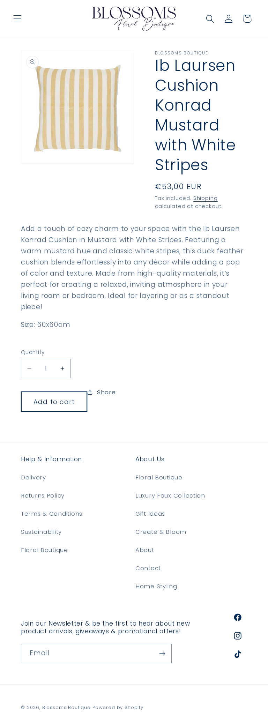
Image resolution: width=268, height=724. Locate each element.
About (144, 550)
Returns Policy (43, 495)
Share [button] (106, 392)
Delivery (33, 477)
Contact (148, 568)
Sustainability (41, 532)
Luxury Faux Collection (170, 495)
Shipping (205, 198)
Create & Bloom (160, 532)
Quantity (33, 352)
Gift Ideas (150, 513)
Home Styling (156, 586)
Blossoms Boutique (66, 707)
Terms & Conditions (51, 513)
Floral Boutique (44, 550)
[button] (17, 18)
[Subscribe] (162, 653)
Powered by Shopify (117, 707)
